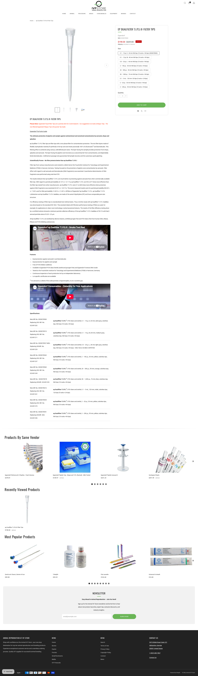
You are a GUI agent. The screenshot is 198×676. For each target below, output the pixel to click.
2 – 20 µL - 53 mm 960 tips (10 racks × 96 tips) (133, 82)
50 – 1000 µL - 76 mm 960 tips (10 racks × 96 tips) (134, 74)
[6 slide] (106, 484)
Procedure (82, 13)
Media (91, 13)
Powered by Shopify (175, 672)
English (18, 673)
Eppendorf (121, 35)
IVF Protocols (56, 663)
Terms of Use (105, 646)
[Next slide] (106, 65)
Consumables (101, 13)
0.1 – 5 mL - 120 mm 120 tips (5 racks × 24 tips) (134, 78)
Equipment (113, 13)
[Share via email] (145, 111)
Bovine (54, 646)
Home (64, 13)
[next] (193, 461)
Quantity (121, 93)
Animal (72, 13)
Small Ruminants (57, 656)
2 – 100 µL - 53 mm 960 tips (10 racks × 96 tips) (134, 66)
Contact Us (152, 657)
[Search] (185, 3)
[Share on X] (142, 111)
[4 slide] (100, 484)
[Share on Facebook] (138, 111)
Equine (54, 649)
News (102, 659)
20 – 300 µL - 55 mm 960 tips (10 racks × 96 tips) (134, 70)
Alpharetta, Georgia (155, 645)
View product (27, 470)
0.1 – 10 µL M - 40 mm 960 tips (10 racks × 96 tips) (134, 57)
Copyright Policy (106, 652)
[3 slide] (97, 484)
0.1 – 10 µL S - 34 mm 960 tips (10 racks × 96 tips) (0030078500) (139, 53)
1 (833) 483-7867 (154, 653)
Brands (123, 13)
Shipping (120, 44)
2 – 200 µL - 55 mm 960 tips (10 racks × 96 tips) (134, 87)
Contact (133, 13)
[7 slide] (106, 583)
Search (103, 642)
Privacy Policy (105, 649)
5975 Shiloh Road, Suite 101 (158, 642)
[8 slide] (109, 583)
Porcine (54, 652)
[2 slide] (95, 484)
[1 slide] (92, 484)
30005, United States (156, 648)
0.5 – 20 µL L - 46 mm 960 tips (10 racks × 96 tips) (134, 61)
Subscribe (124, 616)
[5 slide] (103, 484)
